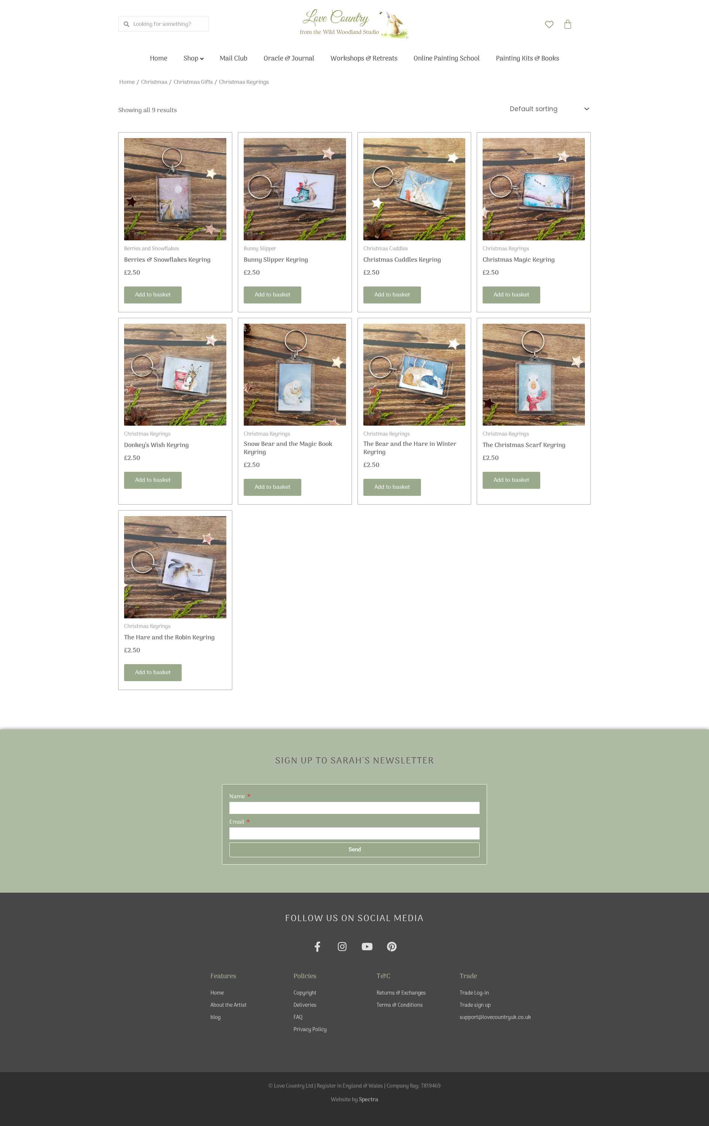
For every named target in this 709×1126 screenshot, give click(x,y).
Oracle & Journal (289, 59)
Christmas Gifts (193, 82)
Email (237, 822)
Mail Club (233, 59)
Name (237, 796)
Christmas (154, 82)
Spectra (368, 1099)
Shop (191, 59)
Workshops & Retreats (363, 59)
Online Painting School (447, 59)
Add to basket (153, 295)
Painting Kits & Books (527, 59)
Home (158, 59)
